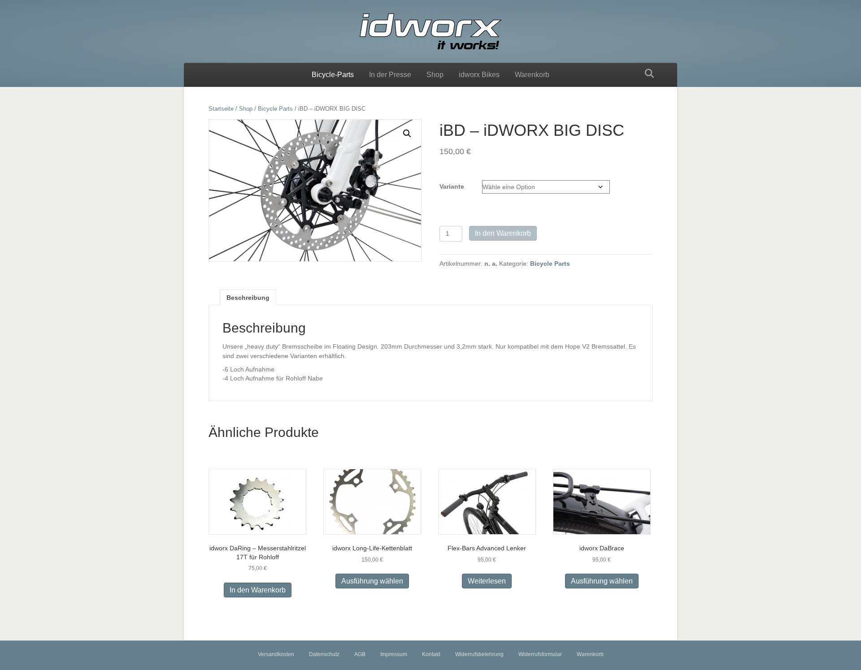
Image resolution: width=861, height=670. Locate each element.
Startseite (221, 108)
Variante (451, 186)
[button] (407, 133)
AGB (359, 654)
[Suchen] (646, 73)
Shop (435, 74)
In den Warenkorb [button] (258, 590)
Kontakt (431, 654)
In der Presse (390, 74)
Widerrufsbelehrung (479, 654)
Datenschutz (324, 654)
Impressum (393, 654)
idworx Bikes (479, 74)
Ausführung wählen (372, 581)
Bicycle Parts (275, 108)
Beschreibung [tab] (248, 297)
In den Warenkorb (503, 233)
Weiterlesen (487, 581)
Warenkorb (532, 74)
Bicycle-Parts (333, 74)
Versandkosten (276, 654)
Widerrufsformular (540, 654)
